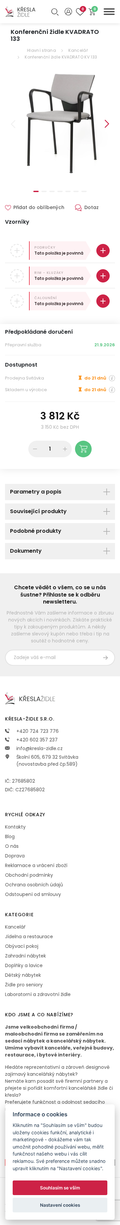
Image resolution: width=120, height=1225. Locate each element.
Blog (10, 836)
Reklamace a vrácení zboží (36, 865)
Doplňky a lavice (24, 965)
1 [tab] (36, 191)
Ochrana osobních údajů (34, 884)
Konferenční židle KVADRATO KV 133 (61, 57)
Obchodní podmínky (29, 875)
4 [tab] (60, 191)
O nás (12, 846)
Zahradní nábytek (25, 955)
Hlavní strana (41, 50)
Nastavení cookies (60, 1205)
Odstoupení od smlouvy (33, 894)
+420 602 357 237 (36, 739)
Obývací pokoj (21, 946)
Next (107, 124)
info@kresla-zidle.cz (39, 748)
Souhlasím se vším (60, 1187)
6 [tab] (76, 191)
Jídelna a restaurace (29, 936)
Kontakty (15, 827)
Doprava (15, 855)
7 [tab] (84, 191)
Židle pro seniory (24, 984)
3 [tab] (52, 191)
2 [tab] (44, 191)
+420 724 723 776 (37, 731)
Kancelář (77, 50)
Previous (13, 124)
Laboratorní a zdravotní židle (38, 994)
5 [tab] (68, 191)
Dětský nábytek (23, 975)
